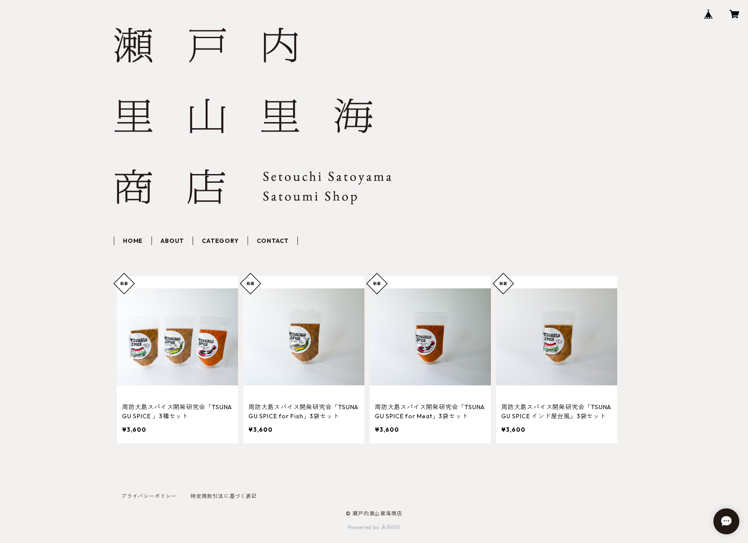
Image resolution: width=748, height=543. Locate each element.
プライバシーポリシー (149, 496)
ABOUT (172, 241)
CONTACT (273, 241)
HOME (133, 241)
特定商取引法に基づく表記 (223, 496)
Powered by (364, 527)
